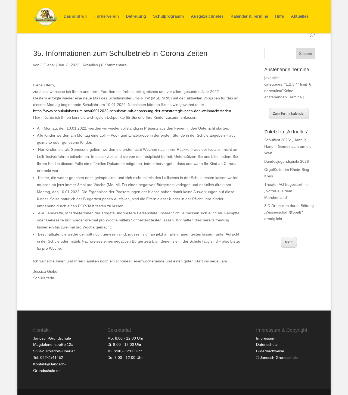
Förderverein (106, 16)
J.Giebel (48, 65)
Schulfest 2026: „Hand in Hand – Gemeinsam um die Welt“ (288, 146)
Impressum (265, 338)
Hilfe (279, 16)
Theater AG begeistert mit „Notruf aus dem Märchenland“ (286, 191)
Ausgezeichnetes (207, 16)
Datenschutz (267, 344)
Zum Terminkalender (289, 113)
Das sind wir (75, 16)
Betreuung (136, 16)
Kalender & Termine (249, 16)
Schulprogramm (168, 16)
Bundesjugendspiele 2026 (286, 161)
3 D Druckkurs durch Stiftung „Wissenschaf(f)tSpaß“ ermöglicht (289, 212)
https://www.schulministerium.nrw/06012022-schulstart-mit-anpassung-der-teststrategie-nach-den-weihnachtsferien (132, 111)
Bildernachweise (270, 351)
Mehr (289, 242)
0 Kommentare (114, 65)
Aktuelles (300, 16)
